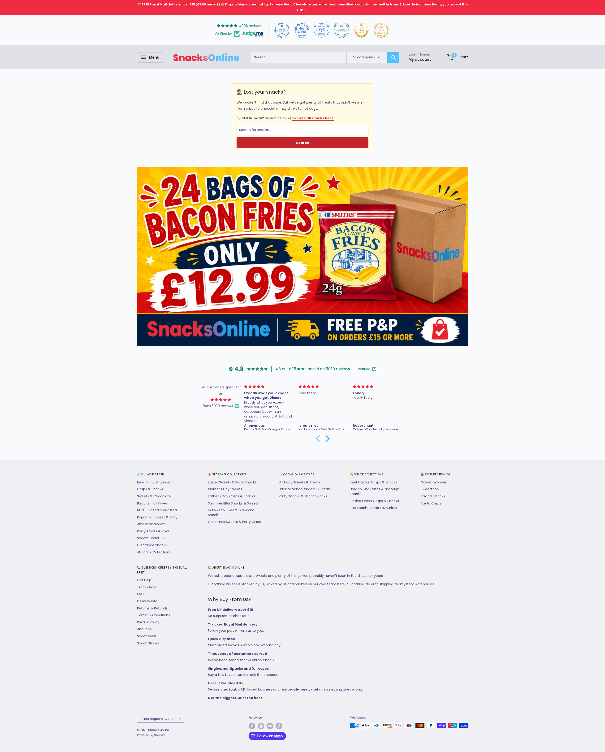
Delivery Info (147, 601)
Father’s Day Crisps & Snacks (231, 496)
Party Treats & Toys (153, 531)
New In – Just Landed (154, 482)
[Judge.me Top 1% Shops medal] (361, 30)
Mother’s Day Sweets (225, 489)
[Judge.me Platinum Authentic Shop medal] (341, 30)
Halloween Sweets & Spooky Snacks (231, 512)
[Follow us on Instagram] (261, 726)
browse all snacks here (313, 118)
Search (302, 142)
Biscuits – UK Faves (152, 503)
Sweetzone (430, 489)
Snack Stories (148, 643)
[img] (220, 400)
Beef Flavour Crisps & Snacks (373, 482)
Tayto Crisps (431, 503)
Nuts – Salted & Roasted (157, 510)
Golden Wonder (433, 482)
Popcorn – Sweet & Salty (157, 517)
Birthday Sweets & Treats (299, 482)
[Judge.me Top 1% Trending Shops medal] (381, 30)
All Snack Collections (154, 552)
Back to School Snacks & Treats (305, 489)
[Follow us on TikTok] (279, 726)
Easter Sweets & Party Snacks (232, 482)
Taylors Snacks (433, 496)
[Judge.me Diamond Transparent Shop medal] (282, 30)
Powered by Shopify (151, 735)
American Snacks (151, 524)
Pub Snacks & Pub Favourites (373, 507)
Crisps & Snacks (150, 489)
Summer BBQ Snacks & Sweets (233, 503)
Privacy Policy (148, 622)
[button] (319, 438)
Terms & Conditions (153, 615)
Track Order (147, 587)
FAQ (140, 594)
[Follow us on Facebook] (252, 726)
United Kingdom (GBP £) (157, 719)
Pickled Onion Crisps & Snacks (374, 501)
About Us (144, 629)
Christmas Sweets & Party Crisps (235, 521)
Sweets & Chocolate (154, 496)
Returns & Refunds (152, 608)
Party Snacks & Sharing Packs (303, 496)
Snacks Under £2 (150, 538)
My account (420, 59)
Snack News (146, 636)
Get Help (144, 580)
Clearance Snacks (152, 545)
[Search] (393, 57)
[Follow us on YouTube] (270, 726)
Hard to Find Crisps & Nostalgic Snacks (375, 491)
